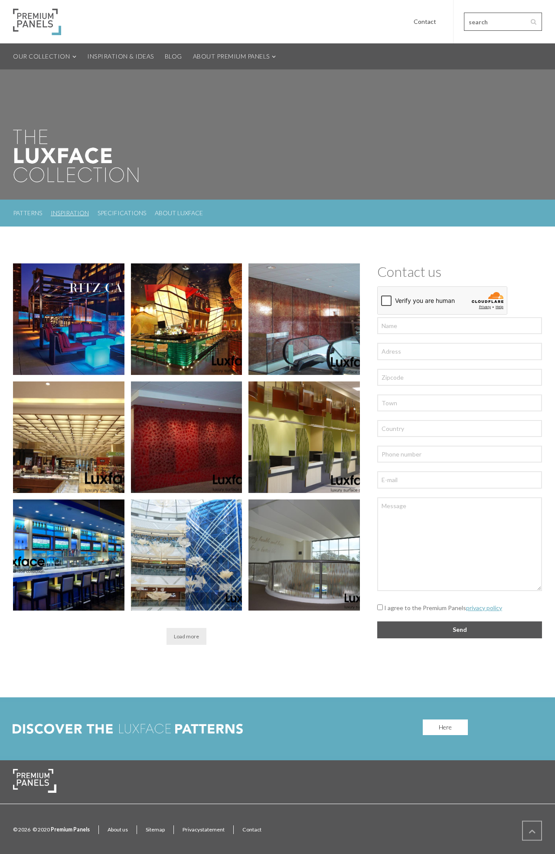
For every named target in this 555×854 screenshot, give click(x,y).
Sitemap (155, 829)
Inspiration (70, 213)
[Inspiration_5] (304, 437)
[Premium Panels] (37, 21)
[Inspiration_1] (68, 319)
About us (118, 829)
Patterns (27, 213)
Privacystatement (204, 829)
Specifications (122, 213)
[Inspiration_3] (186, 555)
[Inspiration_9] (186, 319)
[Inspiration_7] (68, 437)
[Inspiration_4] (68, 555)
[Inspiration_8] (304, 319)
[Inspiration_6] (186, 437)
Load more (186, 636)
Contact (425, 21)
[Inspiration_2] (304, 555)
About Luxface (179, 213)
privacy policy (484, 607)
